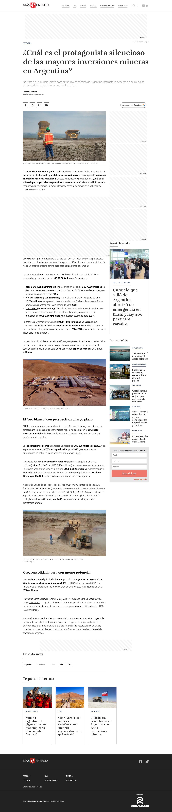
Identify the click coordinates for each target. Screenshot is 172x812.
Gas (74, 6)
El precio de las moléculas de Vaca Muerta (140, 439)
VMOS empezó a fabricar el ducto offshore (140, 356)
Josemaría (31, 287)
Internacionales (107, 6)
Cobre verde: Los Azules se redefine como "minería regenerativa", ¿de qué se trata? (69, 726)
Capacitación (136, 385)
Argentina (27, 43)
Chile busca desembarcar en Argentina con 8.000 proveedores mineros (101, 726)
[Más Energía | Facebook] (143, 5)
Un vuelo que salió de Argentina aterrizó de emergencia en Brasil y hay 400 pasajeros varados (127, 307)
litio (61, 664)
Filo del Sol (31, 297)
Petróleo (65, 6)
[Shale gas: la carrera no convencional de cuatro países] (120, 371)
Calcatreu (34, 602)
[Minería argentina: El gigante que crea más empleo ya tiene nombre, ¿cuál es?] (37, 697)
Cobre (60, 711)
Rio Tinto (46, 465)
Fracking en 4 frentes (139, 364)
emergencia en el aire (122, 283)
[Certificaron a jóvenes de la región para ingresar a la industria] (120, 392)
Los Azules (31, 308)
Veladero (44, 599)
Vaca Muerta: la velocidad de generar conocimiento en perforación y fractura (140, 418)
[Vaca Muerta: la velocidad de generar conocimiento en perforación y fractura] (120, 413)
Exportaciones (137, 431)
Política (93, 6)
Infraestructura (137, 348)
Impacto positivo (32, 711)
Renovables (122, 6)
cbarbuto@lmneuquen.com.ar (33, 94)
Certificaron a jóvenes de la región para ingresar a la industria (139, 396)
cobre (53, 664)
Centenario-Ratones (55, 461)
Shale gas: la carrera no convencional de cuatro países (139, 375)
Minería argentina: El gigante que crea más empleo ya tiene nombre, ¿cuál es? (36, 726)
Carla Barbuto (31, 92)
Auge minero (95, 711)
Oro (69, 664)
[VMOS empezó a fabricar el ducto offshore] (120, 353)
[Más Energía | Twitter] (147, 5)
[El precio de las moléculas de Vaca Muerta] (120, 436)
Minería (83, 6)
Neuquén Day (136, 406)
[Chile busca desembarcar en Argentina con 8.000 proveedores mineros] (102, 697)
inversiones (64, 182)
